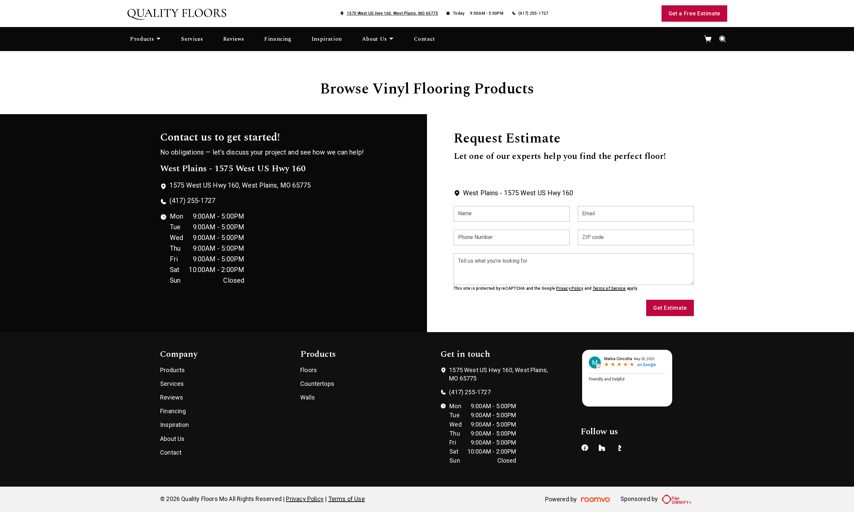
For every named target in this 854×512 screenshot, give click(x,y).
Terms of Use (346, 498)
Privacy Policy (569, 288)
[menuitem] (145, 39)
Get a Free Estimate (694, 13)
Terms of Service (609, 288)
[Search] (722, 39)
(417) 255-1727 (533, 13)
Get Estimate (670, 308)
